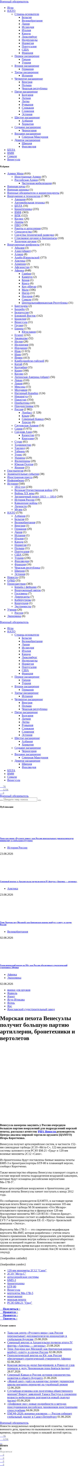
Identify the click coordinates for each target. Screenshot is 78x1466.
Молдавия (21, 389)
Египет (19, 335)
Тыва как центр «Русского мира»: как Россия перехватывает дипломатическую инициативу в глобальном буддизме (37, 1336)
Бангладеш (21, 305)
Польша (27, 85)
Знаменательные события (23, 473)
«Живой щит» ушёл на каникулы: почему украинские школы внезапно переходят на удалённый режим (40, 1383)
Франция (27, 52)
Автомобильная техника (30, 202)
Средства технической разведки (34, 234)
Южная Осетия (24, 464)
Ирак (18, 351)
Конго (25, 283)
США (25, 49)
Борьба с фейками (26, 587)
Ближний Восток (25, 315)
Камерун (27, 276)
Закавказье (21, 338)
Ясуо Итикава (16, 999)
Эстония (27, 114)
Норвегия (28, 43)
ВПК (18, 215)
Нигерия (27, 296)
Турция (26, 62)
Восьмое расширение (28, 133)
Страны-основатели (27, 14)
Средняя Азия (23, 431)
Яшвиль (12, 993)
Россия (19, 409)
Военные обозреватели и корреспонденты (33, 192)
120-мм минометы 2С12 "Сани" (27, 1270)
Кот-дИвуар (29, 286)
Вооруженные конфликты (23, 244)
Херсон (26, 422)
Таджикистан (23, 444)
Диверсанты (22, 596)
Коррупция (21, 603)
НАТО (11, 10)
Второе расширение (27, 65)
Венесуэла (13, 159)
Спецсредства (23, 231)
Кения (25, 280)
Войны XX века (24, 493)
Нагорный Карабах (26, 393)
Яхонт (11, 996)
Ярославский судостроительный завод (31, 1009)
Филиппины (22, 461)
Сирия (18, 428)
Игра (10, 7)
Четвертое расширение (29, 78)
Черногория (29, 130)
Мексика (20, 386)
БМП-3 (11, 1280)
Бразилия (20, 318)
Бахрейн (20, 309)
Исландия (28, 27)
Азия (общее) (23, 251)
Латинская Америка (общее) (32, 377)
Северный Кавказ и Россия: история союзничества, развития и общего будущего (39, 1376)
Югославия (29, 331)
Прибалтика (22, 402)
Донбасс (27, 412)
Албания (27, 120)
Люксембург (29, 36)
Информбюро (15, 480)
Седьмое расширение (28, 127)
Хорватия (28, 123)
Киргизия (28, 438)
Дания (26, 23)
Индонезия (21, 344)
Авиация (20, 199)
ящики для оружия (18, 989)
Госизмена (21, 593)
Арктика (20, 260)
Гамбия (26, 273)
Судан (18, 441)
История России (25, 499)
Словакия (28, 107)
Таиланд (20, 448)
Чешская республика (34, 88)
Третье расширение (26, 72)
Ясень (11, 1002)
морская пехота (16, 1299)
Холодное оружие (26, 241)
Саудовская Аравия (26, 425)
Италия (26, 30)
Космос (19, 218)
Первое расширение (27, 56)
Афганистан (22, 267)
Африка (19, 270)
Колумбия (21, 367)
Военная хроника (18, 189)
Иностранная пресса (19, 477)
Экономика (14, 616)
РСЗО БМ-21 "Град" (19, 1302)
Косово (19, 373)
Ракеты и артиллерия (28, 228)
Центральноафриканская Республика (45, 302)
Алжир (19, 254)
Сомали (12, 156)
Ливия (18, 383)
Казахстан (28, 435)
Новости (12, 577)
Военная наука (16, 186)
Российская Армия (26, 179)
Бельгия (27, 17)
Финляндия (29, 146)
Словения (28, 111)
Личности (21, 506)
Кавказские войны (26, 503)
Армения (20, 263)
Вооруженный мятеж (28, 590)
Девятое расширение (27, 140)
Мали (25, 289)
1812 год (20, 486)
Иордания (21, 347)
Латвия (26, 98)
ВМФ (10, 153)
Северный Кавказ (33, 419)
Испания (27, 75)
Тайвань (20, 451)
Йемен (19, 357)
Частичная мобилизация (37, 183)
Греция (26, 59)
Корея (18, 370)
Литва (25, 101)
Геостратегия (15, 470)
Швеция (27, 143)
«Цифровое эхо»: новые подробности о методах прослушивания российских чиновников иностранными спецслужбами (42, 1407)
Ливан (18, 380)
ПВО (18, 225)
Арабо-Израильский (27, 257)
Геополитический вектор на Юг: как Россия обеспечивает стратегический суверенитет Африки (39, 1357)
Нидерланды (30, 39)
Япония (19, 467)
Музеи (18, 509)
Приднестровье (24, 406)
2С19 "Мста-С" (16, 1273)
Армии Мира (15, 173)
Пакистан (20, 399)
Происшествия (16, 583)
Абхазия (19, 247)
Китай (18, 364)
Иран (18, 354)
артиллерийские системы (23, 1276)
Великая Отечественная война (33, 490)
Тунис (18, 454)
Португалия (29, 46)
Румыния (27, 104)
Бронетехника (23, 209)
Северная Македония (35, 136)
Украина (20, 457)
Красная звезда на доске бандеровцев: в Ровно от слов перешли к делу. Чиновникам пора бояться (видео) (41, 1367)
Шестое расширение (27, 117)
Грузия (19, 325)
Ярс (9, 1006)
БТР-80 (11, 1286)
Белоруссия (22, 312)
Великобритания (32, 20)
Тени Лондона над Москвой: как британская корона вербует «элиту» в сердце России (39, 1350)
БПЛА (11, 149)
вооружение (14, 1296)
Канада (26, 33)
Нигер (26, 293)
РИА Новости (47, 1131)
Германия (28, 69)
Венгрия (27, 81)
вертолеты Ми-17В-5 (20, 1293)
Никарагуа (21, 396)
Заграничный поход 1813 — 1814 (35, 496)
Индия (19, 341)
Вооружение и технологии (23, 196)
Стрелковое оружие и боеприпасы (36, 238)
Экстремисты (23, 606)
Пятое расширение (26, 91)
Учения (12, 609)
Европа (19, 328)
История (12, 483)
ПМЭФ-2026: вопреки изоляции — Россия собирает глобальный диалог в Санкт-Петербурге (39, 1415)
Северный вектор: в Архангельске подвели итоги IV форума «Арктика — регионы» (38, 881)
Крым (25, 415)
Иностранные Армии (28, 176)
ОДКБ (11, 580)
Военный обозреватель (14, 1)
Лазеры (19, 221)
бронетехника (15, 1283)
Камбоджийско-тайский (29, 360)
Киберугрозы (23, 599)
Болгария (27, 94)
